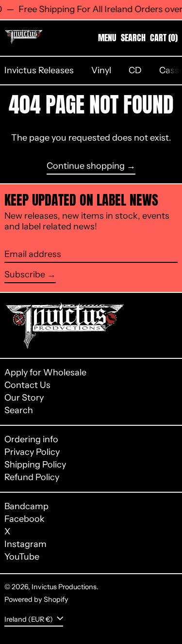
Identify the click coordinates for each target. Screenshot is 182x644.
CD (135, 70)
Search (18, 410)
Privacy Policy (32, 452)
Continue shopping (86, 166)
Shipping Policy (35, 464)
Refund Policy (31, 477)
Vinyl (101, 70)
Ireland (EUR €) (29, 619)
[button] (133, 38)
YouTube (21, 557)
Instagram (25, 544)
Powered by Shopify (36, 599)
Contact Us (27, 385)
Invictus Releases (39, 70)
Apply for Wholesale (45, 372)
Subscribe (24, 274)
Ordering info (31, 439)
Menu (107, 37)
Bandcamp (26, 506)
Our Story (24, 397)
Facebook (24, 519)
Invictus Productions (64, 586)
